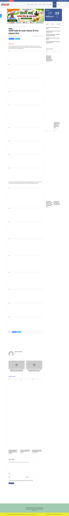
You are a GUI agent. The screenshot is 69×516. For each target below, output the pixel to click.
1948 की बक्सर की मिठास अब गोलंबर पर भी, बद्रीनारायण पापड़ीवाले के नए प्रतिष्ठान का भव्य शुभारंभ (12, 451)
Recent (53, 24)
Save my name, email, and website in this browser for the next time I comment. (21, 480)
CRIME (40, 4)
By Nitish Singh (22, 514)
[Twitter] (1, 17)
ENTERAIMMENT (49, 4)
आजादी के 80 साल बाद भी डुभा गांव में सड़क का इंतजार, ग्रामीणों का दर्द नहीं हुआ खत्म (37, 451)
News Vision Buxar (18, 351)
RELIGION (32, 4)
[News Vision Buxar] (5, 4)
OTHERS (54, 4)
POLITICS (36, 4)
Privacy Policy (60, 514)
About (52, 514)
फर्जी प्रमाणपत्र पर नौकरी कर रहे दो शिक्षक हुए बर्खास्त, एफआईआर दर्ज (53, 42)
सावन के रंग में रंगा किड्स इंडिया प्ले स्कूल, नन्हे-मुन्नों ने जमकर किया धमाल (25, 451)
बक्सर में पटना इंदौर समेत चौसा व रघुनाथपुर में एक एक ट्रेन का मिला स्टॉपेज (53, 35)
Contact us (55, 514)
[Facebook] (1, 15)
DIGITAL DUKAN (33, 514)
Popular (47, 24)
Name (9, 473)
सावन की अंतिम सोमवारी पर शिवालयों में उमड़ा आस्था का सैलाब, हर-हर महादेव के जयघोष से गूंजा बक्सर (49, 204)
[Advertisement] (25, 341)
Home (29, 4)
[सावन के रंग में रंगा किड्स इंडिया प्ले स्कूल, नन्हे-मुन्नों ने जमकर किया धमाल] (25, 414)
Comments (58, 24)
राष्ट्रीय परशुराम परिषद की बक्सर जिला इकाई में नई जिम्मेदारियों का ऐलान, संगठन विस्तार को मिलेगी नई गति (49, 58)
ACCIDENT (44, 4)
